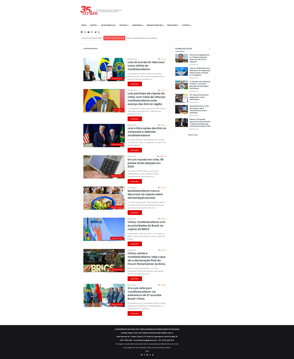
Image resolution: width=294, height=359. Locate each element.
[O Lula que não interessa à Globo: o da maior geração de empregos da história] (181, 85)
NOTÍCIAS (123, 25)
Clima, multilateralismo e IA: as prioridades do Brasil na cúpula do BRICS (146, 225)
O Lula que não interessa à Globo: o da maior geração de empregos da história (200, 85)
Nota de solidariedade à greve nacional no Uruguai (144, 38)
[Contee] (101, 11)
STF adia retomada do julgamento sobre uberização (199, 97)
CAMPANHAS (137, 25)
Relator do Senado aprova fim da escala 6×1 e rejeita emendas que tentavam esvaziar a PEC (200, 122)
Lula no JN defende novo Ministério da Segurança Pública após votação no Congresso (200, 71)
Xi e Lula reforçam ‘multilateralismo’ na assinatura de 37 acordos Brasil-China (144, 294)
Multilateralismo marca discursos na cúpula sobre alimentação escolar (145, 194)
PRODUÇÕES (172, 25)
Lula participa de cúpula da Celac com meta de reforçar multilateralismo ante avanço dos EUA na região (146, 99)
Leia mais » (134, 84)
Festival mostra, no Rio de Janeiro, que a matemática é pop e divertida (199, 109)
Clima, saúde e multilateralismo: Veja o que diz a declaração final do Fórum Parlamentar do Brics (146, 259)
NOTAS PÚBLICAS (108, 25)
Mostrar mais (193, 135)
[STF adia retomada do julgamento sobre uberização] (181, 98)
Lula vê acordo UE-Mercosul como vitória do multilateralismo (146, 66)
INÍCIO (84, 25)
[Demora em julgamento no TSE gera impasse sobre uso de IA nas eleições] (181, 58)
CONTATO (186, 25)
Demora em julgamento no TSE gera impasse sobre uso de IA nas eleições (200, 58)
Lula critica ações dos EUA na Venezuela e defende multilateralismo (147, 132)
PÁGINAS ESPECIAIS (155, 25)
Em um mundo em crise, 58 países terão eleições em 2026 (145, 163)
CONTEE (93, 25)
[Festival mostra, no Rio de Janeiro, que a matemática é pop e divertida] (181, 109)
